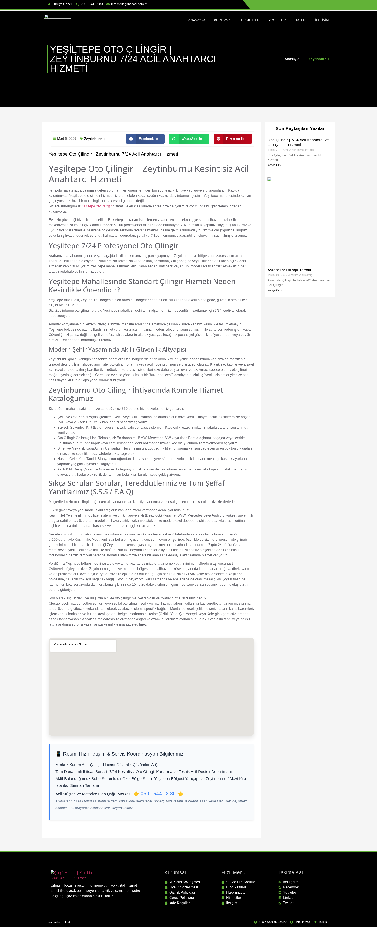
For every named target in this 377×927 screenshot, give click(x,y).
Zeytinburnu (94, 138)
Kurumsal (223, 20)
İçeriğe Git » (274, 165)
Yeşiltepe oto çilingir (96, 206)
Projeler (277, 20)
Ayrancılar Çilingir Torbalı (289, 270)
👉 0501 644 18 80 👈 (158, 793)
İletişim (322, 20)
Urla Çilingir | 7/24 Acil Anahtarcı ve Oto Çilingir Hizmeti (298, 142)
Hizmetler (250, 20)
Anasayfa (196, 20)
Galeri (301, 20)
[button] (145, 139)
